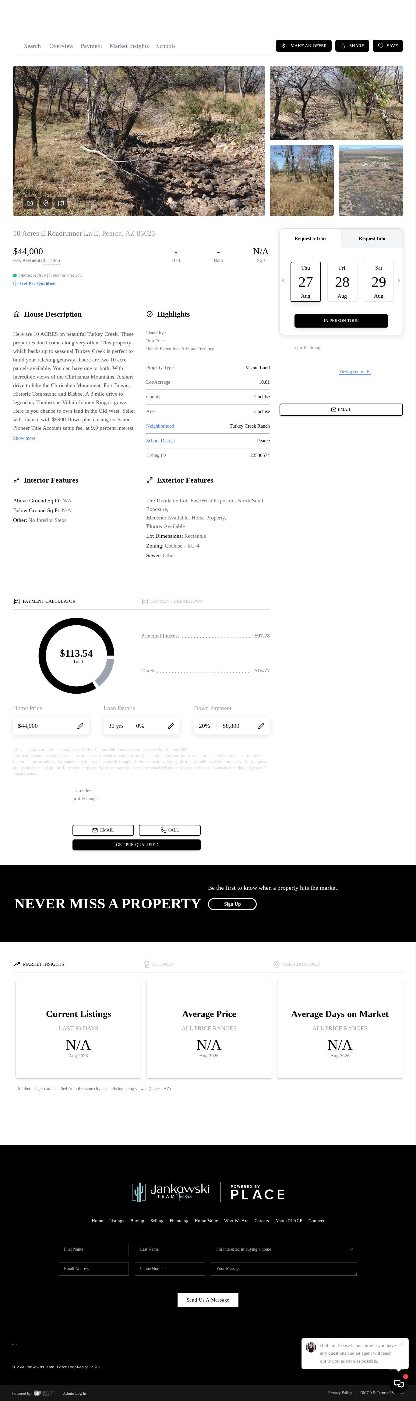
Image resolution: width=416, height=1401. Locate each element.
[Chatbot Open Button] (399, 1384)
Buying (137, 1220)
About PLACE (288, 1220)
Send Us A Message (208, 1299)
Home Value (206, 1220)
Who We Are (236, 1220)
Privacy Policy (340, 1392)
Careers (262, 1220)
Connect (316, 1220)
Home (97, 1220)
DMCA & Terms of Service (382, 1392)
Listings (116, 1220)
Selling (157, 1220)
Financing (179, 1220)
